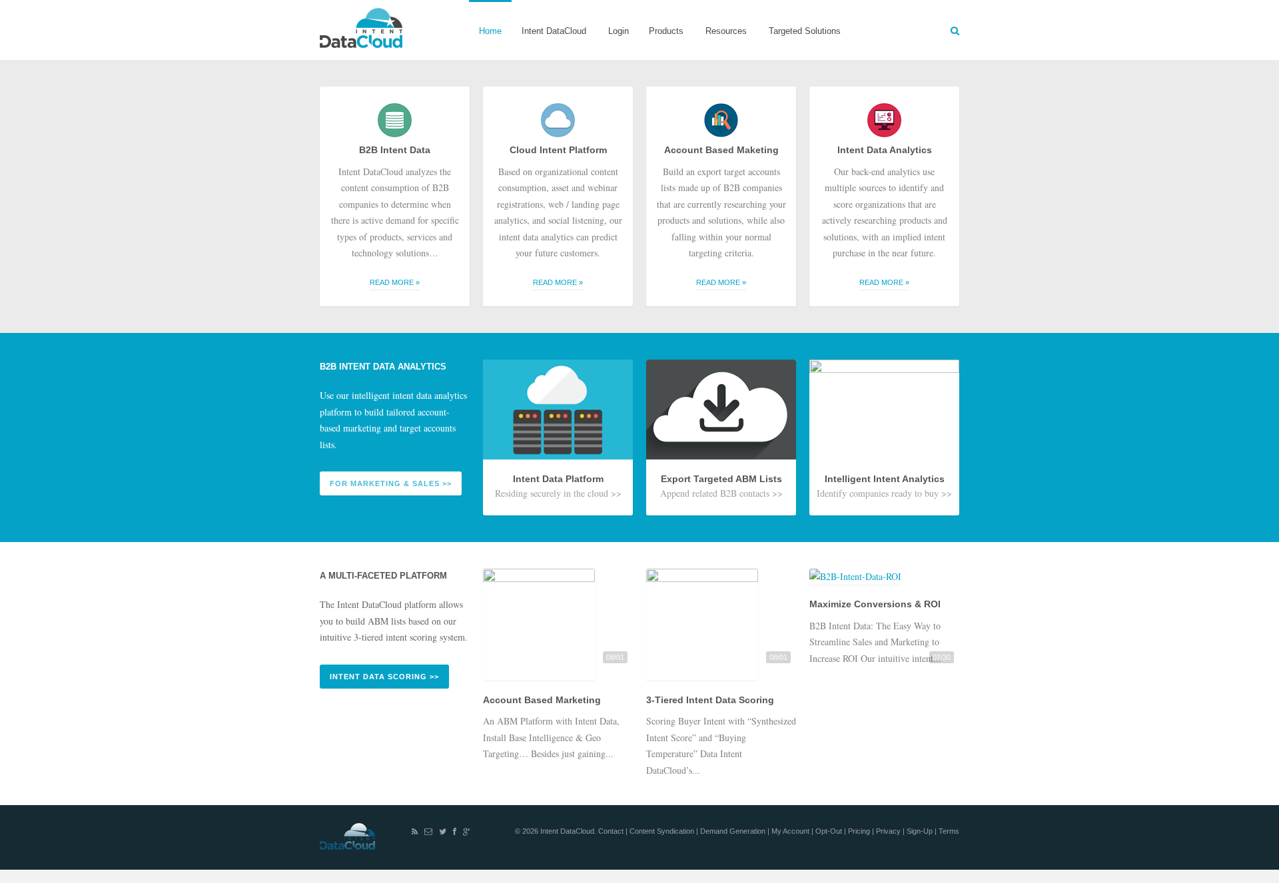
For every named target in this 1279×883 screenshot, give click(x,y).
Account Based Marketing (542, 700)
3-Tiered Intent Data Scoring (710, 700)
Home (490, 31)
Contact (612, 831)
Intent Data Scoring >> (384, 677)
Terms (949, 831)
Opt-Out (829, 831)
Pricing (860, 831)
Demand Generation (733, 831)
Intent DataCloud (549, 43)
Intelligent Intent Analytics (885, 478)
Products (661, 43)
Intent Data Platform (558, 478)
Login (618, 31)
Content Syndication (663, 831)
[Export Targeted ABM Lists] (721, 463)
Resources (721, 43)
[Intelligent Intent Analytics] (884, 463)
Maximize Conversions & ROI (875, 604)
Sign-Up (921, 831)
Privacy (889, 831)
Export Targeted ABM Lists (721, 478)
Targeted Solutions (805, 31)
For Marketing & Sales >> (391, 483)
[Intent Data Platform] (558, 463)
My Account (791, 831)
